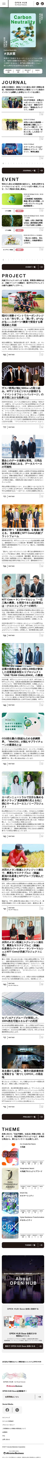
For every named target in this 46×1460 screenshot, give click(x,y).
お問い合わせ (6, 1439)
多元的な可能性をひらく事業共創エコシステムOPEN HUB (21, 1362)
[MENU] (4, 3)
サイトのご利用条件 (7, 1421)
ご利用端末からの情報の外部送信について (14, 1428)
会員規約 (4, 1432)
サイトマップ (6, 1417)
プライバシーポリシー (8, 1425)
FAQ (3, 1435)
